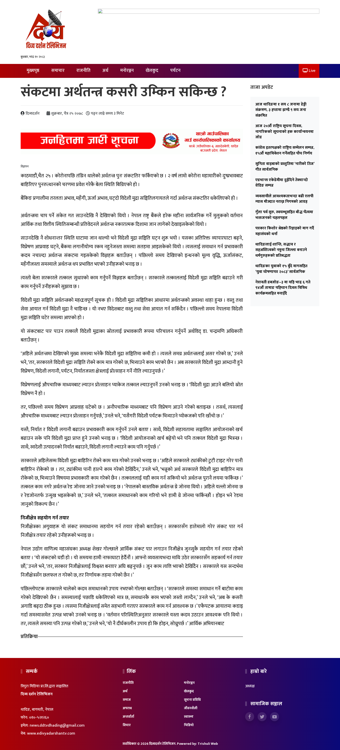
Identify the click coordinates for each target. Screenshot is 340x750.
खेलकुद (152, 70)
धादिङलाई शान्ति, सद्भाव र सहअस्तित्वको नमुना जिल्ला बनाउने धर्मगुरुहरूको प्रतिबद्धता (281, 250)
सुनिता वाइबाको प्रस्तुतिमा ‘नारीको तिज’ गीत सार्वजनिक (284, 166)
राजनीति (83, 70)
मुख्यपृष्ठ (33, 70)
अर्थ (105, 70)
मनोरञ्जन (127, 70)
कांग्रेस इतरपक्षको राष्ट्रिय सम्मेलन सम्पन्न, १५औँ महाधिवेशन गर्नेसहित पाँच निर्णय (284, 150)
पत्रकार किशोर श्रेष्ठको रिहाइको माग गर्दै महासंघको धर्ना (284, 231)
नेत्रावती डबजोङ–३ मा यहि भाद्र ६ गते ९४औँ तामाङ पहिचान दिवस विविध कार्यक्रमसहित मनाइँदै (282, 288)
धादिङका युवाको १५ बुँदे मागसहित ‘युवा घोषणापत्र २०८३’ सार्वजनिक (281, 269)
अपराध (127, 708)
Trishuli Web (208, 744)
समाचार (57, 70)
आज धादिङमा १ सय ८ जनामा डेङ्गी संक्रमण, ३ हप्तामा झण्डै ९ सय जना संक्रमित (280, 110)
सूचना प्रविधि (192, 699)
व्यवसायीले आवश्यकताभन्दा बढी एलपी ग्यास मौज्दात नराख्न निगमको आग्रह (284, 199)
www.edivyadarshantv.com (51, 733)
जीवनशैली (190, 708)
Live (311, 70)
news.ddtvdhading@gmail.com (57, 725)
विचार (127, 725)
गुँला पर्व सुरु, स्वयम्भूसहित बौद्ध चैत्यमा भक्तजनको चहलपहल (284, 215)
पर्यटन (175, 70)
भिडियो (189, 725)
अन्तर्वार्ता (128, 716)
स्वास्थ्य (188, 716)
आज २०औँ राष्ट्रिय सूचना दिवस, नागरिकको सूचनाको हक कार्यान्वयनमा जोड (284, 132)
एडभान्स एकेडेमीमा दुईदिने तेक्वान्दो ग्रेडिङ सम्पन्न (281, 183)
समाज (127, 699)
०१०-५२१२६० (39, 717)
